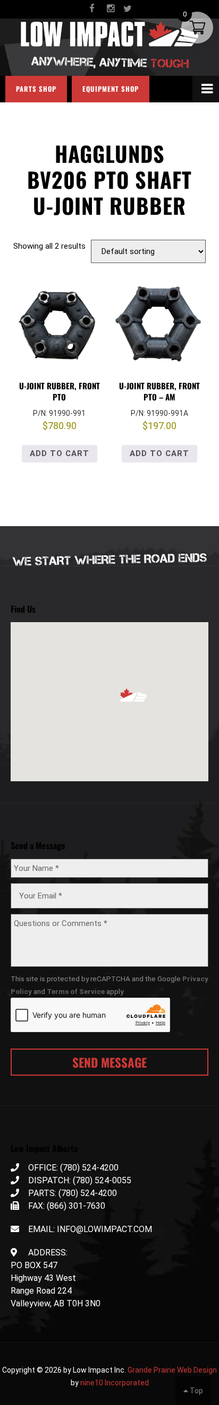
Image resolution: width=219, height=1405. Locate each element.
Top (195, 1390)
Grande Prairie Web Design (172, 1370)
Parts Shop (36, 89)
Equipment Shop (110, 89)
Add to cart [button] (59, 453)
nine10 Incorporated (114, 1382)
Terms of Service (76, 991)
